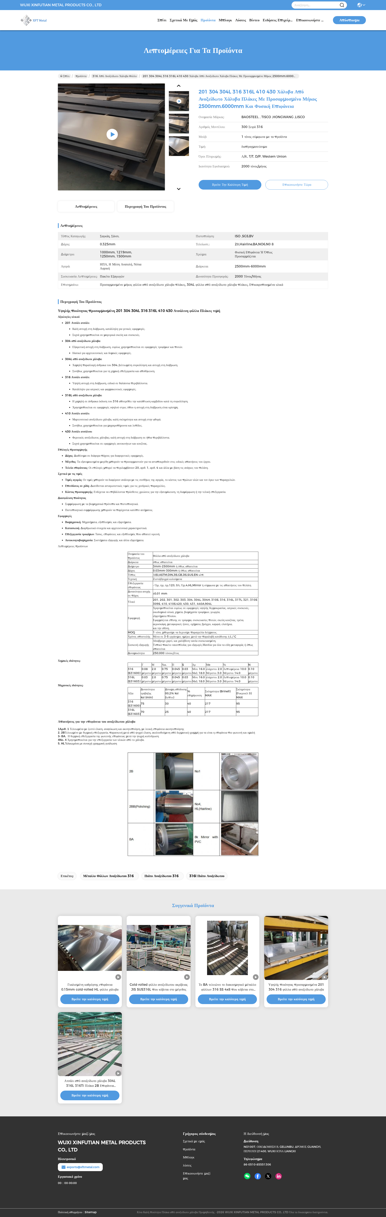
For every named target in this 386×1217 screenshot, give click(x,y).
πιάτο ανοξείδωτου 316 (162, 876)
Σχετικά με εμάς (183, 20)
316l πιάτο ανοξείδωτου (206, 876)
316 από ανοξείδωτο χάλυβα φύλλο (114, 76)
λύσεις (240, 20)
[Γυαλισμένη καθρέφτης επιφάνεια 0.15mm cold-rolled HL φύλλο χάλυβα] (90, 948)
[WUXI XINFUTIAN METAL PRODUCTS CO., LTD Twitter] (268, 1176)
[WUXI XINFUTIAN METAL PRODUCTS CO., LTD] (42, 20)
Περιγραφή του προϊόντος (145, 206)
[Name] (342, 5)
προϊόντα (208, 20)
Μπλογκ (225, 20)
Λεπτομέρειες (86, 206)
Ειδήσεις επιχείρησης (278, 20)
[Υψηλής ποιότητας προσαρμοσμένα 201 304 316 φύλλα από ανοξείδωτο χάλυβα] (296, 948)
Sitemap (91, 1212)
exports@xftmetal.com (83, 1167)
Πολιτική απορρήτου (70, 1212)
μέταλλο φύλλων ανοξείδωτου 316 (108, 876)
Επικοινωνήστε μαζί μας (311, 20)
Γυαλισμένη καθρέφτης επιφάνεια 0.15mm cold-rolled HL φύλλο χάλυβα (89, 987)
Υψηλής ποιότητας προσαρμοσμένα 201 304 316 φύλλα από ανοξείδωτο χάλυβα (296, 987)
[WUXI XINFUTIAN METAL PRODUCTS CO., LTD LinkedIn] (278, 1176)
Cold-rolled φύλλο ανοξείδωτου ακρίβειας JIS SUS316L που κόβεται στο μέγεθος (159, 987)
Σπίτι (161, 20)
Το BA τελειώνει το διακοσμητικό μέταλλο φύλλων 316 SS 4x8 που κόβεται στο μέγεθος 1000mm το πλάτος (227, 987)
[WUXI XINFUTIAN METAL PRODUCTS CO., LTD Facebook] (257, 1176)
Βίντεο (254, 20)
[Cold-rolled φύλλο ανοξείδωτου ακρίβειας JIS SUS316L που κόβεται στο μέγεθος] (159, 948)
